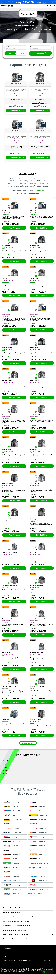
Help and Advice (4, 956)
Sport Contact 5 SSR (7, 483)
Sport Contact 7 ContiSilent (37, 686)
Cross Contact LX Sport (36, 415)
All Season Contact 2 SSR (9, 686)
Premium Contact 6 (35, 245)
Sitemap (48, 960)
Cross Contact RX (34, 380)
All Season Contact (7, 380)
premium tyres (38, 31)
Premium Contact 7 (7, 313)
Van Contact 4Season (35, 552)
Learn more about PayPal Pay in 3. (19, 971)
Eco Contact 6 (6, 245)
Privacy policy (31, 960)
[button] (47, 6)
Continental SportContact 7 (14, 182)
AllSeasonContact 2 (35, 211)
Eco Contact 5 (33, 449)
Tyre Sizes (3, 954)
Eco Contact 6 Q (34, 278)
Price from (4, 221)
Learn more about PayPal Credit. (6, 971)
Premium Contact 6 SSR (36, 652)
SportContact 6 (34, 347)
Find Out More (16, 110)
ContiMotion (5, 719)
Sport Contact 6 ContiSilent (9, 552)
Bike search (37, 41)
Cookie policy (24, 960)
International (4, 961)
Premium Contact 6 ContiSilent (38, 619)
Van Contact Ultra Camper (9, 585)
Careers (9, 961)
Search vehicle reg (10, 41)
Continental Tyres (40, 190)
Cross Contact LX (7, 619)
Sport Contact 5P (7, 449)
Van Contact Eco (34, 313)
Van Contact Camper (35, 483)
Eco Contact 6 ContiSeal (36, 585)
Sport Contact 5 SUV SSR (36, 518)
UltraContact (5, 278)
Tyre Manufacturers (5, 951)
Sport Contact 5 (6, 415)
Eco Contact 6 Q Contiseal (9, 518)
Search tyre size (25, 41)
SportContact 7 (6, 211)
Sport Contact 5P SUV (35, 719)
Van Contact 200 (6, 652)
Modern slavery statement (40, 960)
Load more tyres (27, 743)
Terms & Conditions (16, 960)
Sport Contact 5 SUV (7, 347)
